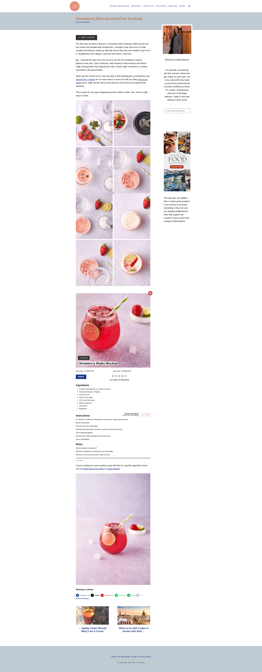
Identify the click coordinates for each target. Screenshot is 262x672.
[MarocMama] (87, 6)
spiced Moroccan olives (93, 469)
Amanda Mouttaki (83, 22)
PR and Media (124, 657)
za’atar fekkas (113, 469)
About (114, 657)
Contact (134, 657)
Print (81, 377)
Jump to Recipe (87, 37)
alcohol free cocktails (85, 79)
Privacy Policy (144, 657)
